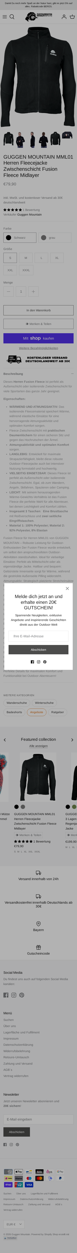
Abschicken (38, 649)
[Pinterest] (44, 661)
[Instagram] (38, 661)
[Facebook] (32, 661)
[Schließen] (67, 588)
